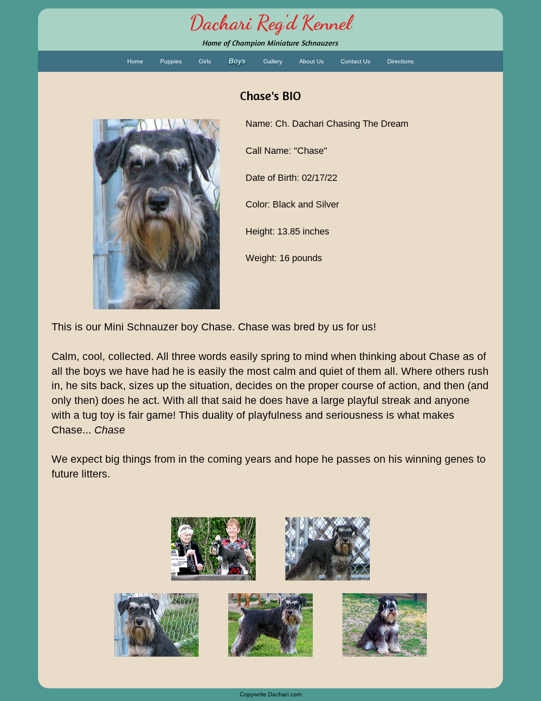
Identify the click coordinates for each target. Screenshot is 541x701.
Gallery (272, 61)
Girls (205, 61)
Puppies (171, 61)
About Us (311, 61)
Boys (237, 61)
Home (135, 61)
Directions (400, 61)
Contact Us (355, 61)
